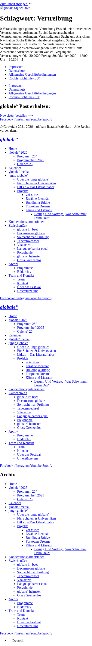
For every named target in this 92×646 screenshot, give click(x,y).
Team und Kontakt (21, 275)
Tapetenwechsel (28, 241)
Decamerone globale (31, 233)
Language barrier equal (32, 248)
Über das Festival (29, 287)
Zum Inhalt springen (14, 4)
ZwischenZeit (18, 225)
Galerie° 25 (25, 164)
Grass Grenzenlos (29, 260)
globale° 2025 (18, 152)
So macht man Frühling (33, 237)
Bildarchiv (24, 271)
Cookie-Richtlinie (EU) (24, 78)
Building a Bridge (38, 202)
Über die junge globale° (33, 179)
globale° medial (19, 171)
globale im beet (27, 229)
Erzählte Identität (37, 198)
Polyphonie (25, 252)
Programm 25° (27, 156)
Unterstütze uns (27, 291)
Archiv (13, 264)
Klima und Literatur (39, 210)
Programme (25, 268)
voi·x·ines (32, 195)
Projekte (22, 191)
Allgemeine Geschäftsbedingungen (32, 74)
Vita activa (24, 245)
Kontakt (22, 283)
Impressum (16, 67)
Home (13, 148)
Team (21, 279)
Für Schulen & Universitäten (36, 183)
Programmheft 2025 (30, 160)
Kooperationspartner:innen (27, 221)
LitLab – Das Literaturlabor (35, 187)
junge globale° (18, 175)
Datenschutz (17, 70)
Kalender (15, 168)
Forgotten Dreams (38, 206)
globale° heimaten (29, 256)
